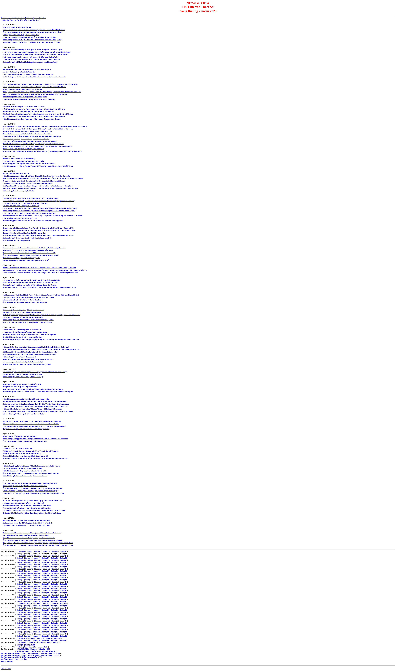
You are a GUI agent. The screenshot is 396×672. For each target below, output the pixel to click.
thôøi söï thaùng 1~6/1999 (30, 653)
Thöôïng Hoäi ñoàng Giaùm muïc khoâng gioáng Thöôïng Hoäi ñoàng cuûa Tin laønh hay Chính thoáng (39, 287)
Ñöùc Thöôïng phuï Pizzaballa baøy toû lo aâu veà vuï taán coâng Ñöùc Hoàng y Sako (33, 220)
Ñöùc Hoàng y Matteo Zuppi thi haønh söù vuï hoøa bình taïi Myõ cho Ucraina (30, 255)
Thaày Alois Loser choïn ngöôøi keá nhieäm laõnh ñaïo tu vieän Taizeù (27, 134)
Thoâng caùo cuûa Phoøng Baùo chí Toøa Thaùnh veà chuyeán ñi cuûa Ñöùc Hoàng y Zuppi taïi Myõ (38, 228)
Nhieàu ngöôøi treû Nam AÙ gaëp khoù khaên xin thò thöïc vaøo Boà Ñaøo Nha (31, 424)
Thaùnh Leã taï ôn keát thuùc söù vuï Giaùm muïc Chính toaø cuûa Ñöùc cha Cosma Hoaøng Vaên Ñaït (39, 268)
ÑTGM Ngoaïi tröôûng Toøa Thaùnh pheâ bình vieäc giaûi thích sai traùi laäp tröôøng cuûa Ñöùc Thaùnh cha (41, 315)
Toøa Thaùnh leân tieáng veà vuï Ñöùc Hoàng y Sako (21, 258)
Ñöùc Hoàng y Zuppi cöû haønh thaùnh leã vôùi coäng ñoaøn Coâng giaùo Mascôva (32, 540)
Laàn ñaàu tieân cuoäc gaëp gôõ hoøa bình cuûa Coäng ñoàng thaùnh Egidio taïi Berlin (33, 493)
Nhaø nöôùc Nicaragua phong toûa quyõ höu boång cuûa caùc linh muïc (28, 111)
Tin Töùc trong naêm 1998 (10, 655)
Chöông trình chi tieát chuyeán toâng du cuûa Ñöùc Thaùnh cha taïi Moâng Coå (31, 451)
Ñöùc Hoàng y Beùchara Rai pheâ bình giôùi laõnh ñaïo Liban (25, 486)
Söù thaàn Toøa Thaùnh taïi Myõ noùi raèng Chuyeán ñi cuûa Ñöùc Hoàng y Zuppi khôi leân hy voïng (39, 201)
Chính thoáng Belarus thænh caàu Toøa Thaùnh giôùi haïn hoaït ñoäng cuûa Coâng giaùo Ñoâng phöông (40, 208)
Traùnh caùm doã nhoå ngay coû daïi (16, 173)
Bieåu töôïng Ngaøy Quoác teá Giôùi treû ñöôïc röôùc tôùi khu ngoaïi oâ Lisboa (30, 198)
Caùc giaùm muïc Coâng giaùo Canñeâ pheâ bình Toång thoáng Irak (27, 238)
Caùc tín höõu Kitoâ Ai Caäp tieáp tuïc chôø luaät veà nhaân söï (25, 456)
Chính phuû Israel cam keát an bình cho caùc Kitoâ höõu (23, 317)
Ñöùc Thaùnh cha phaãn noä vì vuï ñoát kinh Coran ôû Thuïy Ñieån (27, 505)
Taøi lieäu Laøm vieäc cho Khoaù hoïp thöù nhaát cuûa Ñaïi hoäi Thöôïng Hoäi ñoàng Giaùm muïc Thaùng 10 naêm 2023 (45, 270)
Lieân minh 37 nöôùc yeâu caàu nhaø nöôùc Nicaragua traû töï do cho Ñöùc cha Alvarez (34, 510)
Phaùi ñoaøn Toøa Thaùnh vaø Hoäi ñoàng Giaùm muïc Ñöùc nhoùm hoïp (29, 99)
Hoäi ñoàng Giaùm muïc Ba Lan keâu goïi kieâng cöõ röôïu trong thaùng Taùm (30, 57)
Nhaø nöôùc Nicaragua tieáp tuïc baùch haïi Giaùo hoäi (22, 374)
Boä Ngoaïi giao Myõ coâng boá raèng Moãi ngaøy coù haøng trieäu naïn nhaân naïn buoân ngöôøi (37, 186)
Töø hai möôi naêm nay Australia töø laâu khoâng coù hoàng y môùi (27, 364)
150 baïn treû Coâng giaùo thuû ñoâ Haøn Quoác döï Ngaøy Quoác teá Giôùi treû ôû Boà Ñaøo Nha (38, 129)
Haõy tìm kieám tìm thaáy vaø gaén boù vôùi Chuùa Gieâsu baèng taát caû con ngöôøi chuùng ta (36, 52)
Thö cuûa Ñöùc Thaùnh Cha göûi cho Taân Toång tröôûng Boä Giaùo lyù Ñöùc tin (32, 513)
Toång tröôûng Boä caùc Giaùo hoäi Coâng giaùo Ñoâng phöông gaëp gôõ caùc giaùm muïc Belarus (38, 543)
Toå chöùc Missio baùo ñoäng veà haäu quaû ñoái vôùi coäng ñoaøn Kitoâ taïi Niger (32, 49)
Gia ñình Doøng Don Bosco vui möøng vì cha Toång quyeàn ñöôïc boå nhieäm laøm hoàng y (35, 372)
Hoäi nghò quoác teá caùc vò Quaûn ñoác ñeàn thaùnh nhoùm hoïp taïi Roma (30, 483)
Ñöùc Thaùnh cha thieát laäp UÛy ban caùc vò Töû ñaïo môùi (24, 471)
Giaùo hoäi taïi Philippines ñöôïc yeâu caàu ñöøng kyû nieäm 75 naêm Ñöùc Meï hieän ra (34, 30)
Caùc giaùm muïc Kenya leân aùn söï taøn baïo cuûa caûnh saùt (25, 203)
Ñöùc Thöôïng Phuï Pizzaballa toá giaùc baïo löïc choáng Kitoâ (25, 97)
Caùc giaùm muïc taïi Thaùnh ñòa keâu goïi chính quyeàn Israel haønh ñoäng (30, 62)
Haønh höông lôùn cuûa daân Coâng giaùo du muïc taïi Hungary (25, 332)
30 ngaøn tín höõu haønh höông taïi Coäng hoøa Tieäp (22, 453)
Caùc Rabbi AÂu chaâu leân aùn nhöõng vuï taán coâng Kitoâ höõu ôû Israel (30, 141)
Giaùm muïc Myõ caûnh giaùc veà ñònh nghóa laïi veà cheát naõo (26, 139)
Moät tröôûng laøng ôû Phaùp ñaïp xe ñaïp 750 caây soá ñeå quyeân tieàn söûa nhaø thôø (34, 77)
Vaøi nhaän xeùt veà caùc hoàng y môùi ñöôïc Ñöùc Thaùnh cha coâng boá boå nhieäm (33, 389)
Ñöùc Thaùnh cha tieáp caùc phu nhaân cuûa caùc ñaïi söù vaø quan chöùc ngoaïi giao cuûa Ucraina (38, 545)
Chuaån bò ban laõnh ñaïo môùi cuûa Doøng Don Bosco (22, 300)
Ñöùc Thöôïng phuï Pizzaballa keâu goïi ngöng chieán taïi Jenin (25, 476)
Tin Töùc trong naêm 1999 (10, 653)
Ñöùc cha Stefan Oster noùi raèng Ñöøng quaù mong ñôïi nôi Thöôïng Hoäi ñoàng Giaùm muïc (36, 347)
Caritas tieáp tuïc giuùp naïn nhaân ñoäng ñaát (19, 72)
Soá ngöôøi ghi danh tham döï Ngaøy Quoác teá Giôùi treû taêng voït (27, 69)
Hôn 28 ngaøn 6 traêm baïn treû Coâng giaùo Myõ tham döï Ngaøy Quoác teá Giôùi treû (34, 109)
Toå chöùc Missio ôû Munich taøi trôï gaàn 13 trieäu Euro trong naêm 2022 (29, 253)
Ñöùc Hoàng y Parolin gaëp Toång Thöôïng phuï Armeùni (23, 310)
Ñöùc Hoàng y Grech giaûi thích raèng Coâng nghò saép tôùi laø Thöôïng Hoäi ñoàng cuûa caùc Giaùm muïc (41, 339)
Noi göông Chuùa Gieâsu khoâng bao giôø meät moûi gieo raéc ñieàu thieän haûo (31, 280)
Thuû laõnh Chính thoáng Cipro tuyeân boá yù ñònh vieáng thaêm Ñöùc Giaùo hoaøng (33, 144)
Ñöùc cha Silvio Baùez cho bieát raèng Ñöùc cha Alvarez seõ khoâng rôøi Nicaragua (32, 409)
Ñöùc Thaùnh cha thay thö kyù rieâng (16, 240)
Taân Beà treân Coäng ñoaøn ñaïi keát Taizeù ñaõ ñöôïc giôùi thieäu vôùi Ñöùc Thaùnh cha (35, 94)
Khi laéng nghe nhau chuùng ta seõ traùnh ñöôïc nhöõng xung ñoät (26, 520)
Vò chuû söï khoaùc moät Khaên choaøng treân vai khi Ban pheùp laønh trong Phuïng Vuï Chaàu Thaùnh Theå (42, 151)
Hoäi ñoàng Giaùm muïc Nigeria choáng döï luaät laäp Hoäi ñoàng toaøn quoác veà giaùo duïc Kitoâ (38, 411)
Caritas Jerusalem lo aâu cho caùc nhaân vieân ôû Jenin (22, 468)
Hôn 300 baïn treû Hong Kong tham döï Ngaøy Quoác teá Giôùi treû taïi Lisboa (30, 282)
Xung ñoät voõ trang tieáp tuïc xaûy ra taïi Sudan (20, 387)
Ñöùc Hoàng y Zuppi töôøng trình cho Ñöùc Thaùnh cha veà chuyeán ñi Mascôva (31, 466)
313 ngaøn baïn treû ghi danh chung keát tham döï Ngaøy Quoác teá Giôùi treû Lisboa (33, 501)
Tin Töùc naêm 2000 (49, 651)
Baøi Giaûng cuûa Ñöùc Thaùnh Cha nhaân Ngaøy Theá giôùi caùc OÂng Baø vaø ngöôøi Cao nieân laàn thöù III (43, 178)
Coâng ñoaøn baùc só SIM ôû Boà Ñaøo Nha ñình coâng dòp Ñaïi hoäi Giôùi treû (31, 59)
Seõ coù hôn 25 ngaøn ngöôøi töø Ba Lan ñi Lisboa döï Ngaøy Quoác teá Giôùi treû (32, 421)
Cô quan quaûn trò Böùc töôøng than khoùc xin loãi (21, 206)
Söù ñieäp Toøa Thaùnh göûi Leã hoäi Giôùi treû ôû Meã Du (24, 106)
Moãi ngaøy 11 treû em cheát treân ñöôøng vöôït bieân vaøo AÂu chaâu (28, 250)
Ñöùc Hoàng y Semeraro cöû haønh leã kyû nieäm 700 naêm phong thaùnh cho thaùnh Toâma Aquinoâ (39, 211)
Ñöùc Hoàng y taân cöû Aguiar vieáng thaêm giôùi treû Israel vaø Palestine (29, 163)
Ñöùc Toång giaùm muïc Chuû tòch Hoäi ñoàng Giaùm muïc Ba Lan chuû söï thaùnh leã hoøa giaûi (38, 391)
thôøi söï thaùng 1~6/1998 (30, 655)
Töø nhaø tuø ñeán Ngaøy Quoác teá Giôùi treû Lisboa (22, 384)
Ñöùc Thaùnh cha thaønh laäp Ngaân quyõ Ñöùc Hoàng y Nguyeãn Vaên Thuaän (31, 119)
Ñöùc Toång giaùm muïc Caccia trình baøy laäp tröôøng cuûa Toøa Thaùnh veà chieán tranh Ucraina (38, 235)
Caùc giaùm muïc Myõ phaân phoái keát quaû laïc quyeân (23, 161)
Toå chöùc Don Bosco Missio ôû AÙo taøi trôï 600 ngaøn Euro (24, 233)
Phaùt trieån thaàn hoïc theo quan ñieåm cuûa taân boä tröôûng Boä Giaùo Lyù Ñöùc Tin (34, 248)
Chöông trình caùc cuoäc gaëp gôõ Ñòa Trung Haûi (21, 35)
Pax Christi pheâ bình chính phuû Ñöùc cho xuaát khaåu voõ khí (25, 535)
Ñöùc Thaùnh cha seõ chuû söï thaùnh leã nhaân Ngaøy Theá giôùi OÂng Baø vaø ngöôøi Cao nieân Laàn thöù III (43, 216)
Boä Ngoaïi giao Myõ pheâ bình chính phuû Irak (20, 218)
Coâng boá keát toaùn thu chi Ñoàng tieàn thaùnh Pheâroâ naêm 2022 (27, 523)
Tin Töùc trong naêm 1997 (10, 657)
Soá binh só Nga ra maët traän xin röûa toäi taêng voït (22, 312)
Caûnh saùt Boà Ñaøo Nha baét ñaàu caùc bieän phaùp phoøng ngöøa (27, 183)
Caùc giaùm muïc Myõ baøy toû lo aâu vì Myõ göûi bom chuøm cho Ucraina (29, 285)
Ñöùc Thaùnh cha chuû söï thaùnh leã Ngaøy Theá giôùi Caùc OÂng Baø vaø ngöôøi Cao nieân (36, 176)
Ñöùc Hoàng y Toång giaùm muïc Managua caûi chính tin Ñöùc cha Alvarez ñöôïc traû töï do (35, 439)
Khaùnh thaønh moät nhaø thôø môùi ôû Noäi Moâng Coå (23, 503)
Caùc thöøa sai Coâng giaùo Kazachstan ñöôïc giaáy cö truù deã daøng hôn (29, 213)
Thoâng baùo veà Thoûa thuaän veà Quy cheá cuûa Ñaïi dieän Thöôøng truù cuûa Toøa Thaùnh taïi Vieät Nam (42, 92)
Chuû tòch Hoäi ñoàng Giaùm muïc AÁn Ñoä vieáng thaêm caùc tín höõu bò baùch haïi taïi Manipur (38, 114)
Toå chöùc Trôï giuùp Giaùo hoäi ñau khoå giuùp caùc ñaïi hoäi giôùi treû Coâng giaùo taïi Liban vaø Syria (40, 188)
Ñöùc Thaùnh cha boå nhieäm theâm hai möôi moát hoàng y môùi (26, 399)
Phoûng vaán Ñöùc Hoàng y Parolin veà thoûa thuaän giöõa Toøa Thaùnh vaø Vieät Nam (34, 87)
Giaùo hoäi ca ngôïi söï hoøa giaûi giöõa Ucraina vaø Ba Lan (24, 414)
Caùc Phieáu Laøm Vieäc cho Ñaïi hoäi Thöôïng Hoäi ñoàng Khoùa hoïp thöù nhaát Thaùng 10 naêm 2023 (40, 273)
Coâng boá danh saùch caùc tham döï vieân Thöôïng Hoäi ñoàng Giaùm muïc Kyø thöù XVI (35, 406)
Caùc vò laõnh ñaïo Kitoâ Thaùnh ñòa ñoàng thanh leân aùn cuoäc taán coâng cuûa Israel (34, 426)
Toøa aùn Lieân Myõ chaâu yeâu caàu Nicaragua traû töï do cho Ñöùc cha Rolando (32, 533)
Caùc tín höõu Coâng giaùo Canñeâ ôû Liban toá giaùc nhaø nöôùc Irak (28, 74)
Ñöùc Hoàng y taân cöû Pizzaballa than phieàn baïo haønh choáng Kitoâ (28, 320)
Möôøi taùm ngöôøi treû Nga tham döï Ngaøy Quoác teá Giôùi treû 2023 (28, 359)
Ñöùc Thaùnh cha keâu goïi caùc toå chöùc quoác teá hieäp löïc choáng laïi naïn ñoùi (32, 488)
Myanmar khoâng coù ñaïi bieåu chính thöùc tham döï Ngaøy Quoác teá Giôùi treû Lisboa (34, 116)
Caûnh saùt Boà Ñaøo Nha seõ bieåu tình (17, 448)
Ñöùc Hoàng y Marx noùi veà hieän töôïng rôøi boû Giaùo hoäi (25, 441)
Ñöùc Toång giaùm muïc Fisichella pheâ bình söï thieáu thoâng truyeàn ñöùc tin (31, 473)
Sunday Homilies (7, 661)
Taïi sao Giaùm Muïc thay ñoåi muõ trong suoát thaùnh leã (23, 149)
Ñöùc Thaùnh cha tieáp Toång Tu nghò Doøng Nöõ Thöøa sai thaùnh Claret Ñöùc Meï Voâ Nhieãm (38, 166)
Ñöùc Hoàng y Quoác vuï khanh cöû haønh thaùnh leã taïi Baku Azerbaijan (29, 354)
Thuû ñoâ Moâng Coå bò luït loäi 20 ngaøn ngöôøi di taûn (23, 337)
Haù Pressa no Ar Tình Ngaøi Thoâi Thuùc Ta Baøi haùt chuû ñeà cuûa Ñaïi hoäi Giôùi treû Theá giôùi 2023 (41, 295)
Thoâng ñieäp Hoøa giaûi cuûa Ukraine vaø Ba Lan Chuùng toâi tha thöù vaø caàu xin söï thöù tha (37, 146)
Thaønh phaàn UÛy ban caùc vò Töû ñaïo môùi (19, 436)
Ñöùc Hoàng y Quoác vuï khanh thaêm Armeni (19, 357)
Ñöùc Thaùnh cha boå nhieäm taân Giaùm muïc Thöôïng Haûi (25, 302)
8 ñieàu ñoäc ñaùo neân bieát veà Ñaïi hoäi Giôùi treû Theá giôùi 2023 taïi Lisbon (31, 42)
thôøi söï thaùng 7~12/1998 (50, 655)
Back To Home (6, 669)
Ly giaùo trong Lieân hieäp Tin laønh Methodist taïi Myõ (23, 362)
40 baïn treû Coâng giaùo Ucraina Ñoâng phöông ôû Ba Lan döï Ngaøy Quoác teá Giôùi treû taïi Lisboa (39, 230)
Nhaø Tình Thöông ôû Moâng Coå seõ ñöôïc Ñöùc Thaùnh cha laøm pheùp (29, 334)
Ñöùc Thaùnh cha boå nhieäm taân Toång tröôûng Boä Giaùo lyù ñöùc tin (29, 538)
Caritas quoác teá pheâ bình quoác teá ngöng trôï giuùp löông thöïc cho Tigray (30, 491)
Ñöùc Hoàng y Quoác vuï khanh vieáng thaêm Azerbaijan (23, 377)
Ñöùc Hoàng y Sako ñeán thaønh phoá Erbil (18, 191)
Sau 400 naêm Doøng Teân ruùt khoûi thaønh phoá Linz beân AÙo (26, 260)
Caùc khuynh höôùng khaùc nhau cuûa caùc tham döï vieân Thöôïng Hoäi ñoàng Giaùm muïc (36, 404)
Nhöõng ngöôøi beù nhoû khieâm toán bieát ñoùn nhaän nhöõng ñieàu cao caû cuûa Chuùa (35, 401)
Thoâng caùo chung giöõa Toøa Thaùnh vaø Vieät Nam (22, 89)
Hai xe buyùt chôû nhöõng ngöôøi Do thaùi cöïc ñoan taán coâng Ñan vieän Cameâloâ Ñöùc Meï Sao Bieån (40, 84)
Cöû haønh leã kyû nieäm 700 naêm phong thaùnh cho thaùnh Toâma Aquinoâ (30, 352)
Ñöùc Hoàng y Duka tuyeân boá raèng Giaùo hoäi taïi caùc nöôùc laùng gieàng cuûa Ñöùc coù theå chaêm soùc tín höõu (45, 126)
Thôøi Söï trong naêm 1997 (31, 657)
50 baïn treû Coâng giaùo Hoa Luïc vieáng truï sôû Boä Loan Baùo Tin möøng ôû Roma (34, 181)
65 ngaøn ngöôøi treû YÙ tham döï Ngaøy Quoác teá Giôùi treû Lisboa (27, 131)
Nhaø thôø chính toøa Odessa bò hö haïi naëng (19, 159)
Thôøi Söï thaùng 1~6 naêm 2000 (28, 651)
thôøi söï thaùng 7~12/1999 (50, 653)
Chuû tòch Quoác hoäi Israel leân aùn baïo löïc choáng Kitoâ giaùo (26, 525)
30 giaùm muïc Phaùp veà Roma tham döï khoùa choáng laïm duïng (26, 429)
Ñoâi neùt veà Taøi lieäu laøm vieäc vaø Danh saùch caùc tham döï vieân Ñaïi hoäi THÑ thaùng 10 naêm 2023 (41, 349)
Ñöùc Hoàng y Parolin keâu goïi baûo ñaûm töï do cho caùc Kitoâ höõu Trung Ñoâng (32, 32)
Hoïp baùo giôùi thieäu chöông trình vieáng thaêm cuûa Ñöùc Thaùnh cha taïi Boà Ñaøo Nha (35, 54)
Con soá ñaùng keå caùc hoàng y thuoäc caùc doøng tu (22, 330)
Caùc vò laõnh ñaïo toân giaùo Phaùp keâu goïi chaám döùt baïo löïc (27, 508)
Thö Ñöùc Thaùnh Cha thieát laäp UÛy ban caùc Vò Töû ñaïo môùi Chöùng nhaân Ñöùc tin (35, 458)
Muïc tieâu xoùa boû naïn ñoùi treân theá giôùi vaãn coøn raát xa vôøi (27, 322)
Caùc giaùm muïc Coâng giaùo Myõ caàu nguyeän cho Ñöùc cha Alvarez (28, 297)
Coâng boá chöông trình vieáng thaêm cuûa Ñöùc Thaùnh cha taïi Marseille (29, 37)
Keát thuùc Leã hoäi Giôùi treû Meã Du (17, 27)
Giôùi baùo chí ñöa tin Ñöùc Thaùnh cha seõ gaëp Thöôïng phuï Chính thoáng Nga (32, 136)
